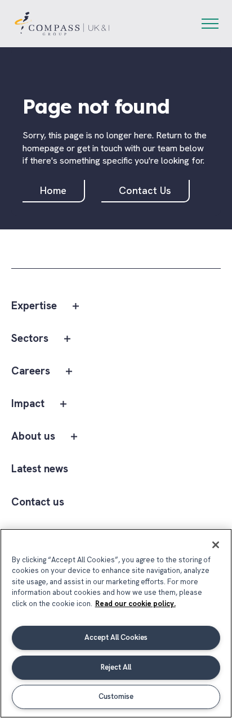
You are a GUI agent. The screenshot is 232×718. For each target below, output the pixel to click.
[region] (116, 623)
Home (53, 190)
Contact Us (145, 190)
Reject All (116, 667)
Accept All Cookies (116, 637)
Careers (30, 371)
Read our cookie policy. (135, 603)
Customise (116, 696)
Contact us (37, 502)
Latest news (39, 469)
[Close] (215, 544)
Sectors (29, 339)
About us (33, 436)
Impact (27, 404)
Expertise (34, 306)
